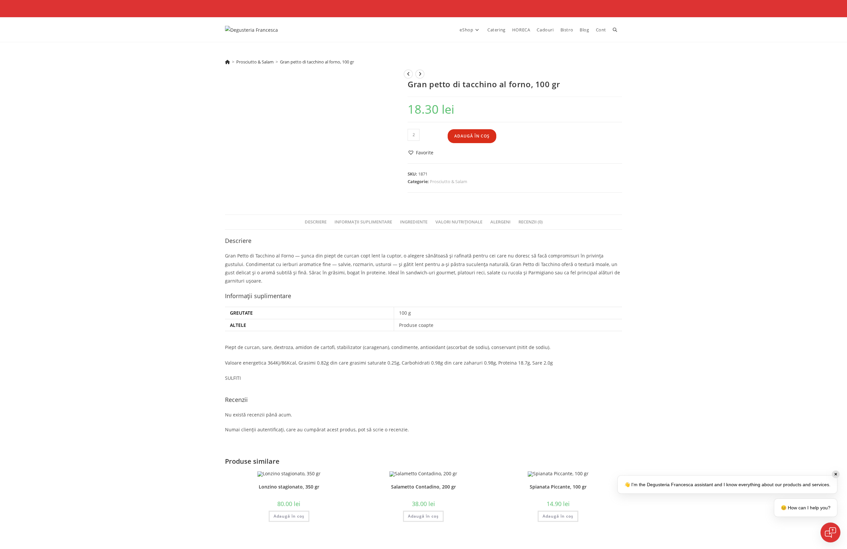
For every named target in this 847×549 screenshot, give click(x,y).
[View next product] (419, 74)
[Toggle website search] (614, 30)
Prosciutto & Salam (448, 181)
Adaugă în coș (472, 136)
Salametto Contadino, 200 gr (423, 487)
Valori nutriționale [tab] (458, 222)
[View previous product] (408, 74)
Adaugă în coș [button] (289, 516)
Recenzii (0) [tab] (530, 222)
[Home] (227, 62)
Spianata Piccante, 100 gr (558, 487)
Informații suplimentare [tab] (363, 222)
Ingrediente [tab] (413, 222)
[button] (420, 152)
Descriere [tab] (316, 222)
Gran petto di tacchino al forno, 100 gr (317, 62)
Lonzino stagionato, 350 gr (289, 487)
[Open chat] (830, 532)
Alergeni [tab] (500, 222)
